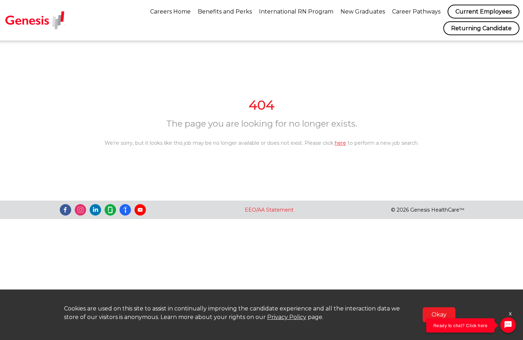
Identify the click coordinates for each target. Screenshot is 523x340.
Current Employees (483, 11)
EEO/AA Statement (269, 210)
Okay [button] (439, 314)
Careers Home (170, 11)
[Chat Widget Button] (508, 325)
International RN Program (296, 11)
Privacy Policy (286, 317)
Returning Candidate (481, 28)
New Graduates (362, 11)
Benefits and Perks (225, 11)
